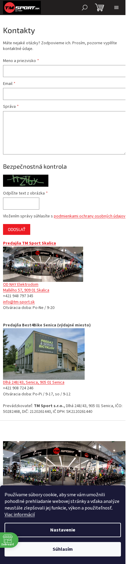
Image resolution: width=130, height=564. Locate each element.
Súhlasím (63, 549)
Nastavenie (62, 530)
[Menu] (116, 8)
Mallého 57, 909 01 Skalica (26, 290)
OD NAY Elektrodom (20, 285)
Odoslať (16, 229)
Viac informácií (20, 514)
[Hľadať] (85, 8)
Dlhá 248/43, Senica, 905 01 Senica (33, 382)
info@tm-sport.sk (19, 302)
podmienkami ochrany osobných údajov (89, 216)
